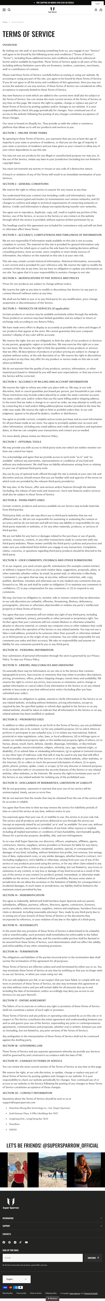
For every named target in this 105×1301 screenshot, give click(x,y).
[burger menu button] (4, 9)
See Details (69, 2)
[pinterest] (9, 1242)
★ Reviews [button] (52, 1298)
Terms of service (35, 1293)
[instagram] (15, 1242)
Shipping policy (51, 1293)
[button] (100, 9)
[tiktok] (21, 1242)
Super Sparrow (75, 1293)
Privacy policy (21, 1293)
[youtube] (26, 1242)
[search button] (9, 9)
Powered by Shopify (91, 1293)
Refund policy (8, 1293)
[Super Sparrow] (52, 10)
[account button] (95, 9)
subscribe (92, 1257)
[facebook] (4, 1242)
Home (5, 22)
